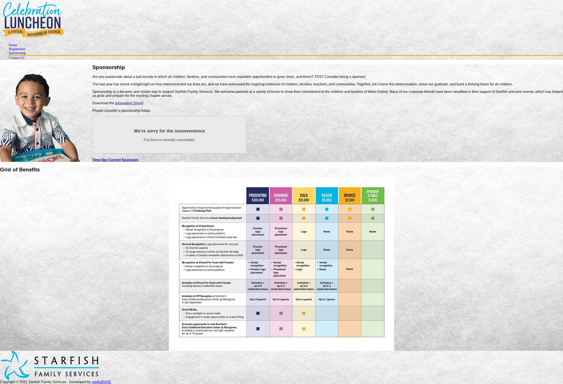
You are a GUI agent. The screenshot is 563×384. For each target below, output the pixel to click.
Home (13, 45)
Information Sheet (129, 103)
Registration (17, 49)
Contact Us (16, 58)
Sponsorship (17, 53)
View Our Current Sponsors (115, 160)
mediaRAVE (101, 382)
